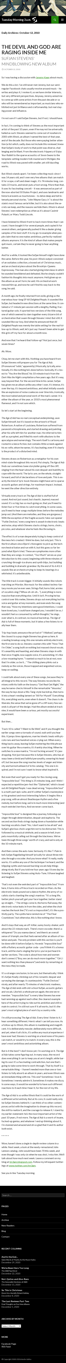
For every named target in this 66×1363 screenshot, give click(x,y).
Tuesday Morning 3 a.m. (16, 19)
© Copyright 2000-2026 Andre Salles (16, 1359)
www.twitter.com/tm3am (22, 1165)
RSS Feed (6, 1346)
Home (4, 1214)
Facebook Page (9, 1343)
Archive (5, 1220)
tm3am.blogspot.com (21, 1161)
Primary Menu (62, 19)
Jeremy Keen (42, 77)
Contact (6, 1236)
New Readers (8, 1225)
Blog (4, 1231)
